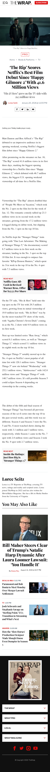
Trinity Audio (16, 128)
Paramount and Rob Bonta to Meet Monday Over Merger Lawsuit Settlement (13, 588)
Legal (7, 728)
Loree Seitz (13, 103)
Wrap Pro (9, 718)
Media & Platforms (26, 60)
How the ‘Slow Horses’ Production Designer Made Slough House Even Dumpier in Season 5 (15, 638)
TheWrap (9, 708)
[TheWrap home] (20, 2)
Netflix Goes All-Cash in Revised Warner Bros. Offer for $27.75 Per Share (14, 286)
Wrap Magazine (13, 738)
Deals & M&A (8, 581)
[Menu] (5, 2)
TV (39, 60)
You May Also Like (19, 504)
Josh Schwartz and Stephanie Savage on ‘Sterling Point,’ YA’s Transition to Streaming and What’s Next (14, 613)
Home (12, 60)
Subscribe (41, 2)
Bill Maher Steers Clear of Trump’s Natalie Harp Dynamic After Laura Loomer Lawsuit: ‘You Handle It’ (25, 555)
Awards (5, 628)
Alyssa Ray (15, 571)
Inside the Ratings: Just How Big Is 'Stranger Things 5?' (14, 457)
